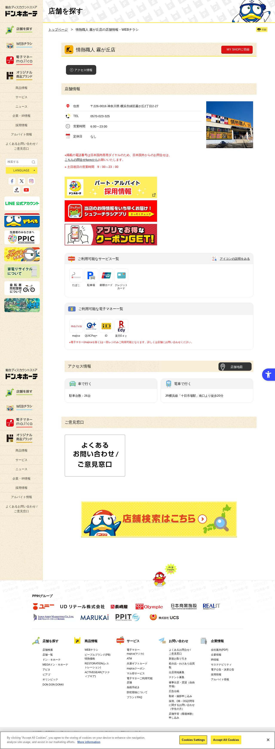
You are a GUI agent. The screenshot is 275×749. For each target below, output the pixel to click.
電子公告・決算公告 (222, 669)
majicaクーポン (136, 668)
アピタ (46, 669)
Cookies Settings (193, 739)
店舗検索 (48, 649)
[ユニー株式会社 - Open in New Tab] (43, 609)
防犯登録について (137, 692)
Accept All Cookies (226, 739)
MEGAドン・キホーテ (55, 664)
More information (88, 741)
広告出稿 (174, 691)
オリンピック (50, 679)
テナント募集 (176, 677)
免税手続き (133, 687)
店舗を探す (159, 519)
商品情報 (21, 88)
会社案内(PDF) (219, 649)
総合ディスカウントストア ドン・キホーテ (21, 374)
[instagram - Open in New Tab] (31, 182)
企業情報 (217, 641)
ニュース (21, 106)
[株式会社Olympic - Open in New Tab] (149, 609)
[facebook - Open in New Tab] (12, 182)
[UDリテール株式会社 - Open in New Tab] (82, 609)
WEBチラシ (91, 649)
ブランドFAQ (134, 697)
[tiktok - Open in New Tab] (17, 191)
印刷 (264, 29)
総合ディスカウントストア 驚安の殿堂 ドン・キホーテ (21, 11)
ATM (129, 658)
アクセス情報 (83, 70)
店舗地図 (237, 367)
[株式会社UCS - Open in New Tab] (164, 619)
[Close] (268, 739)
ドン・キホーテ (52, 659)
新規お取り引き (178, 658)
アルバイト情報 (21, 134)
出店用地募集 (176, 672)
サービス (21, 97)
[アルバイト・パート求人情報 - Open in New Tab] (111, 187)
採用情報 (21, 125)
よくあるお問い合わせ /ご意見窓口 (21, 146)
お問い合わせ (178, 641)
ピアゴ (46, 674)
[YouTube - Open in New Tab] (26, 191)
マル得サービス (136, 673)
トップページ (58, 29)
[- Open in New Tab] (111, 219)
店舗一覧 (48, 654)
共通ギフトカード (137, 663)
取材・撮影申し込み (180, 696)
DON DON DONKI (53, 684)
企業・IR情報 (21, 115)
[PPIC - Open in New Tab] (22, 242)
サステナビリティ (221, 664)
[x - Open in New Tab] (22, 182)
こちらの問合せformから (81, 159)
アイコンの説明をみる (235, 258)
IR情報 (215, 659)
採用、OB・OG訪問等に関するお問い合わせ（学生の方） (182, 705)
